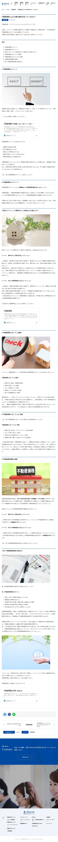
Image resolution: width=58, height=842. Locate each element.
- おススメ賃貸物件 (11, 819)
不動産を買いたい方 (21, 4)
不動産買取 (5, 19)
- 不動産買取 (9, 830)
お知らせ (34, 817)
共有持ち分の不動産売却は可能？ (14, 724)
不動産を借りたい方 (16, 4)
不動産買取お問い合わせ (37, 823)
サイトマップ (49, 823)
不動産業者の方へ (23, 823)
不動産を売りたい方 (27, 4)
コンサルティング (23, 817)
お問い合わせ (35, 826)
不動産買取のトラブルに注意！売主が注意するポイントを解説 (44, 725)
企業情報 (48, 817)
